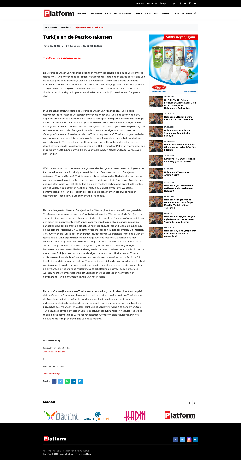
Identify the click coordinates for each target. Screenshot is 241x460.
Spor (176, 13)
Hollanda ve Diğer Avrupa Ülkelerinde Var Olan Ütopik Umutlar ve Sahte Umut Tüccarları (179, 203)
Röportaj (96, 13)
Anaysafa (52, 27)
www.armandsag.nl (52, 373)
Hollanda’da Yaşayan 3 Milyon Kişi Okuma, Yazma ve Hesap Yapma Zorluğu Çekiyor (179, 219)
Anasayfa (47, 451)
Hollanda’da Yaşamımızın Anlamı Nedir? (177, 173)
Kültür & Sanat (123, 13)
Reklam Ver (152, 3)
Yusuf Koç (86, 454)
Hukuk (107, 13)
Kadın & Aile (151, 13)
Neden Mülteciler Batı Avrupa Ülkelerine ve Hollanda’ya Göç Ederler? (180, 147)
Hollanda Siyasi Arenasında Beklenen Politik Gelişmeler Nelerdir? (178, 188)
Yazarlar (187, 13)
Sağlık (139, 13)
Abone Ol (140, 3)
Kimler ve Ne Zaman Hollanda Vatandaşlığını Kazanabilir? (179, 160)
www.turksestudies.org (54, 352)
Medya (166, 13)
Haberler (82, 13)
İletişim (163, 3)
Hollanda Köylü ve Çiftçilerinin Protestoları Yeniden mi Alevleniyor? (180, 233)
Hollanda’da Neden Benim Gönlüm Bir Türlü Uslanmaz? (179, 118)
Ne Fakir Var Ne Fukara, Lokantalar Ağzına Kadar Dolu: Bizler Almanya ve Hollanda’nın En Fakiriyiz (180, 104)
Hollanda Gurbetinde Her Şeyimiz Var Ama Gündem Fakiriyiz (177, 133)
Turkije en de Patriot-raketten (88, 27)
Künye (172, 3)
